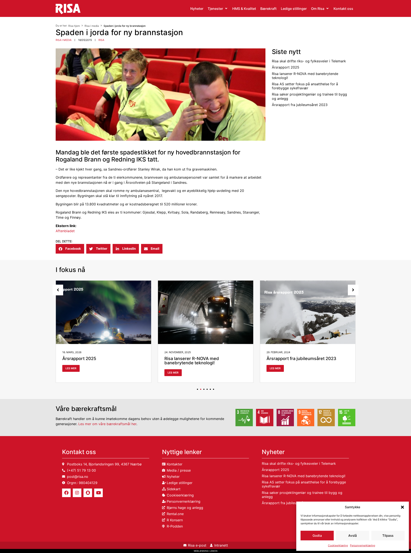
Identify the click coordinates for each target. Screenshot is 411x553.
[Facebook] (66, 493)
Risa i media (92, 25)
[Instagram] (77, 493)
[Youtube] (98, 493)
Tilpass (387, 536)
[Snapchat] (87, 493)
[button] (402, 507)
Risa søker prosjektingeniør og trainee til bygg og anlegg (309, 96)
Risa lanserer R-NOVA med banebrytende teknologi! (305, 76)
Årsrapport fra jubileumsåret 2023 (300, 105)
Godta (317, 536)
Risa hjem (74, 25)
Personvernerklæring (362, 545)
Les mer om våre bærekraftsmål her (107, 424)
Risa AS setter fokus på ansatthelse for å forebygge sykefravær (305, 86)
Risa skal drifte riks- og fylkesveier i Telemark (309, 61)
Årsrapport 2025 (285, 67)
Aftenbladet (65, 231)
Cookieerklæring (338, 545)
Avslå (352, 536)
